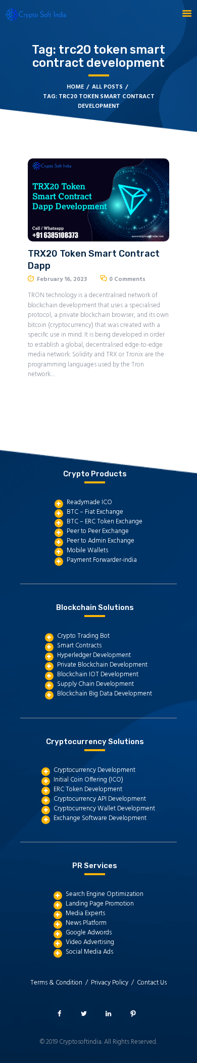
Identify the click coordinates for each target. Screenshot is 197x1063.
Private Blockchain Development (102, 665)
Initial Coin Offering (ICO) (88, 779)
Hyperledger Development (94, 655)
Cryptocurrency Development (94, 770)
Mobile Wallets (87, 550)
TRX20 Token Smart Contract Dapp (94, 259)
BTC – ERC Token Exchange (104, 521)
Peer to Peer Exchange (98, 531)
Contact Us (152, 982)
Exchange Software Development (100, 818)
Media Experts (85, 913)
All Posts (107, 87)
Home (75, 87)
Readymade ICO (89, 502)
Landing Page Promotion (100, 903)
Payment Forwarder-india (102, 560)
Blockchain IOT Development (97, 674)
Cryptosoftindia (80, 1042)
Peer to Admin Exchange (100, 541)
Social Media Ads (89, 952)
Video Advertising (90, 942)
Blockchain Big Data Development (104, 693)
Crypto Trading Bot (83, 636)
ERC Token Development (88, 789)
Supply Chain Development (95, 684)
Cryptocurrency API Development (100, 799)
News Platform (86, 923)
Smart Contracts (79, 645)
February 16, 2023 (62, 279)
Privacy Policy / (114, 982)
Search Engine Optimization (104, 894)
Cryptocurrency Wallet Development (104, 808)
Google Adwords (89, 932)
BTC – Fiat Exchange (95, 512)
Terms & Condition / (60, 982)
